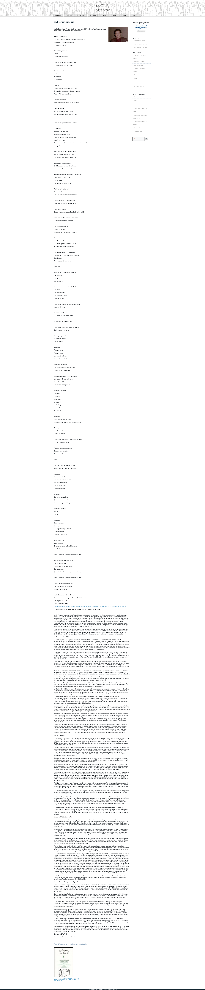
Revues (136, 97)
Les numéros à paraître (140, 47)
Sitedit (116, 989)
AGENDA (93, 15)
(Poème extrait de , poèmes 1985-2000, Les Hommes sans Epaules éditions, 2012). (90, 606)
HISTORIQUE (104, 15)
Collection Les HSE (139, 62)
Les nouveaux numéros (140, 44)
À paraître (136, 78)
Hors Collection (138, 65)
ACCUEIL (58, 15)
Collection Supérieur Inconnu (139, 70)
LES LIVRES (81, 15)
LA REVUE (69, 15)
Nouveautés (137, 75)
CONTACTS (135, 15)
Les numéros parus (139, 40)
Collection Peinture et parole (139, 57)
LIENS (125, 15)
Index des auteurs (139, 87)
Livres (135, 100)
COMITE (116, 15)
